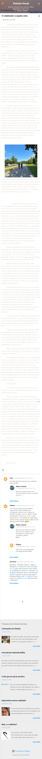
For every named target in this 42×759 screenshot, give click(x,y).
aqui (38, 401)
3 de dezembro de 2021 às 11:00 (25, 505)
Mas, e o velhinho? (9, 724)
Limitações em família (11, 629)
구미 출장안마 (29, 576)
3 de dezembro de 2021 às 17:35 (26, 527)
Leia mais (36, 646)
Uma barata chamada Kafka (13, 653)
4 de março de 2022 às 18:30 (25, 562)
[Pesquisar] (39, 4)
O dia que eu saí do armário (13, 676)
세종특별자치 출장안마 (20, 570)
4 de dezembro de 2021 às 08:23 (26, 546)
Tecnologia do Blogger (22, 751)
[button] (39, 16)
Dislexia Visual (21, 3)
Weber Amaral (21, 486)
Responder (14, 501)
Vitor (11, 478)
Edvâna (12, 505)
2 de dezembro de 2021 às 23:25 (23, 478)
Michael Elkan (26, 755)
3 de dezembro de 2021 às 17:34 (26, 488)
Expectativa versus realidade (14, 700)
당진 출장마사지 (20, 578)
